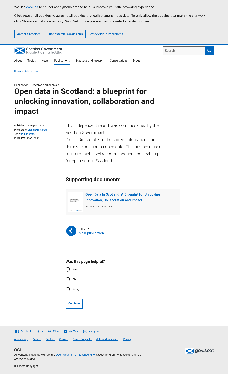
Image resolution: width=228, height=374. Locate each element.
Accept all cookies (28, 34)
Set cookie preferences (106, 34)
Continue (74, 303)
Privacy (127, 339)
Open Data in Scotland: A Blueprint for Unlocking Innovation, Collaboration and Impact (123, 197)
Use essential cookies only (66, 34)
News (45, 60)
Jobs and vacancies (107, 339)
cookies (32, 7)
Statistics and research (90, 60)
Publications (62, 60)
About (18, 60)
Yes (75, 269)
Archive (37, 339)
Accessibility (21, 339)
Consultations (118, 60)
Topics (31, 60)
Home (17, 71)
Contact (50, 339)
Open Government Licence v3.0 (75, 354)
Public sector (28, 134)
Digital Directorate (37, 129)
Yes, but (78, 289)
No (75, 279)
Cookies (63, 339)
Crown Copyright (82, 339)
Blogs (136, 60)
